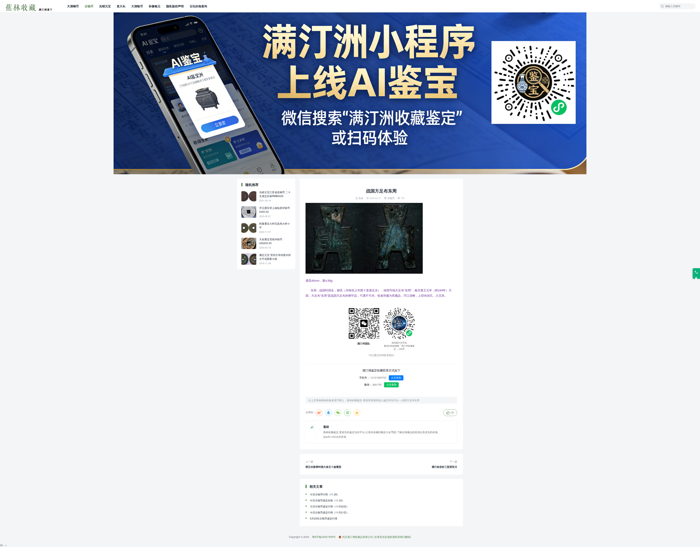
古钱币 (89, 6)
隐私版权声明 (175, 6)
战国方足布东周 (410, 400)
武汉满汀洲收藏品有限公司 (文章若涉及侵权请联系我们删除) (376, 537)
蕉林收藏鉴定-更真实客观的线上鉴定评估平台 (373, 400)
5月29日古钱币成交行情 (323, 518)
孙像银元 (154, 6)
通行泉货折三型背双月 (444, 464)
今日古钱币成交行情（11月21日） (329, 512)
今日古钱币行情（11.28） (324, 494)
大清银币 (137, 6)
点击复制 (396, 377)
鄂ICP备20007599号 (324, 537)
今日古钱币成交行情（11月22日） (329, 506)
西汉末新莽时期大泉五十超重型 (323, 464)
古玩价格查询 (198, 6)
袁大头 (121, 6)
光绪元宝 (105, 6)
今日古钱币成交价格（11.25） (327, 500)
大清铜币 (73, 6)
